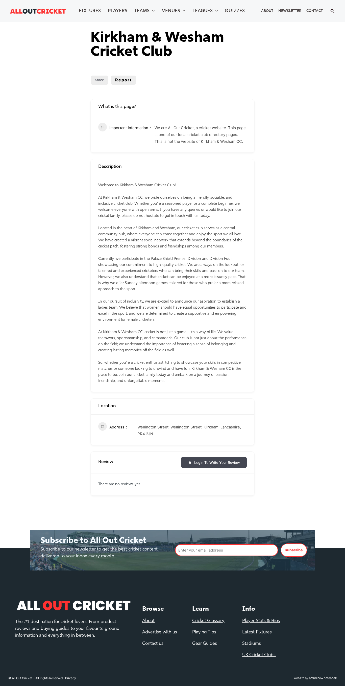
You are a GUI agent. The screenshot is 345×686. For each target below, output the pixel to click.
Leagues (202, 11)
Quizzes (235, 11)
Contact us (152, 644)
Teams (142, 11)
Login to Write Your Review (217, 462)
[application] (152, 11)
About (267, 11)
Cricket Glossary (208, 621)
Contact (314, 11)
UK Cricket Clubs (259, 655)
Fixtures (90, 11)
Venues (171, 11)
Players (117, 11)
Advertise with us (159, 632)
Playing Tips (204, 632)
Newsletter (289, 11)
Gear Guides (204, 644)
